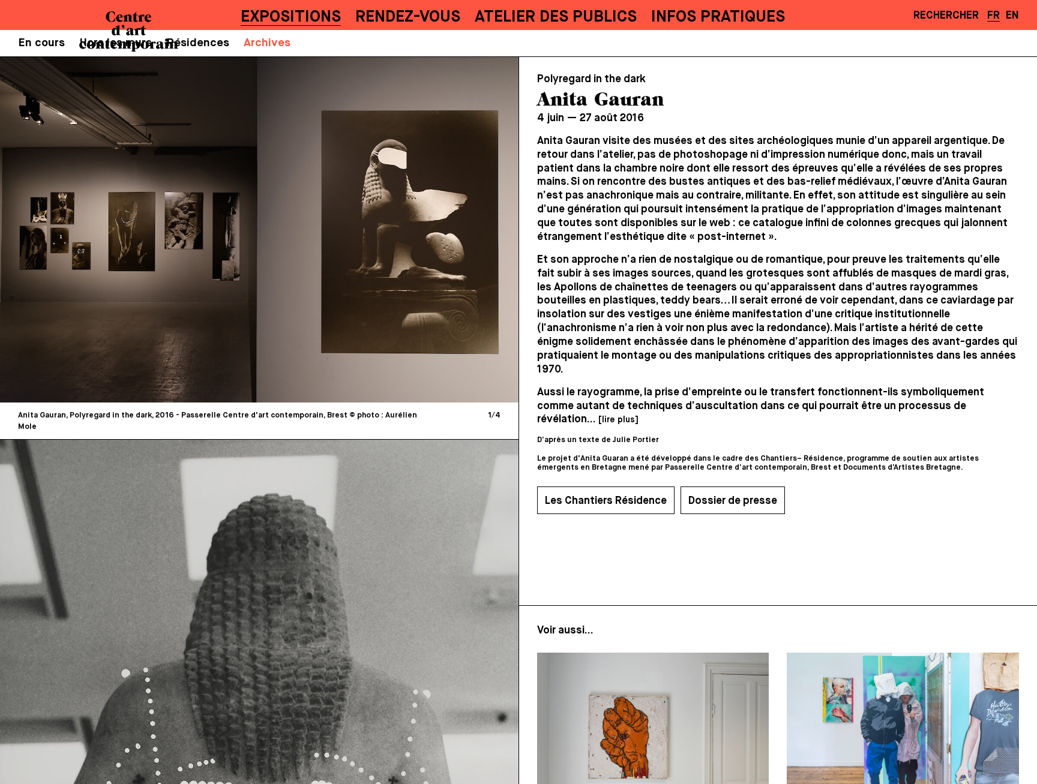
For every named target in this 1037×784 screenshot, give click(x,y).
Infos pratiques (718, 17)
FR (993, 15)
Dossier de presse (732, 500)
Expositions (291, 17)
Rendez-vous (407, 17)
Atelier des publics (556, 17)
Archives (267, 43)
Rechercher (946, 15)
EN (1012, 15)
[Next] (382, 229)
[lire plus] (618, 420)
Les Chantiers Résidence (606, 500)
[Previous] (135, 229)
